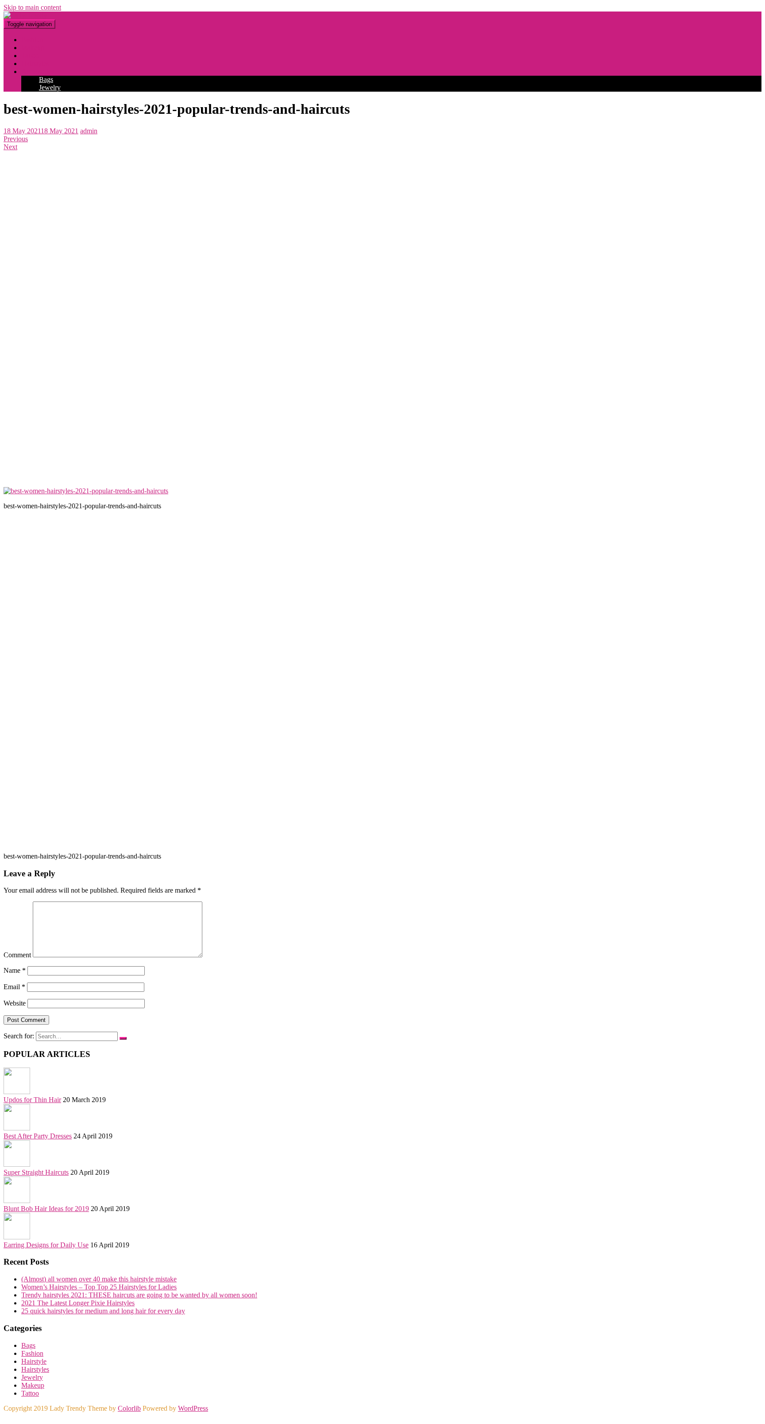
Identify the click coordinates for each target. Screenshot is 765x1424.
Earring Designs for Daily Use (46, 1245)
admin (88, 131)
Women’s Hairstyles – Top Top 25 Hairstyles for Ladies (99, 1287)
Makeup (32, 1385)
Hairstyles (35, 1369)
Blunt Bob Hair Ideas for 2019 (46, 1208)
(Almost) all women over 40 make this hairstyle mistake (99, 1279)
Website (15, 1003)
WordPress (193, 1408)
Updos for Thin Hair (32, 1099)
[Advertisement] (269, 315)
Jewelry (50, 87)
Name (15, 970)
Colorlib (129, 1408)
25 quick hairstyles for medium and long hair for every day (103, 1311)
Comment (17, 955)
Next (10, 147)
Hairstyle (33, 1361)
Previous (16, 139)
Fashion (32, 1353)
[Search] (123, 1038)
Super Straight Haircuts (36, 1172)
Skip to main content (32, 7)
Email (14, 987)
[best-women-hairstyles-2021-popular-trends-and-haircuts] (86, 491)
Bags (46, 79)
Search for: (19, 1036)
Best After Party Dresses (38, 1136)
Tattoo (30, 1393)
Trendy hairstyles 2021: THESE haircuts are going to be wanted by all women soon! (139, 1295)
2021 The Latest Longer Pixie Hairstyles (78, 1303)
